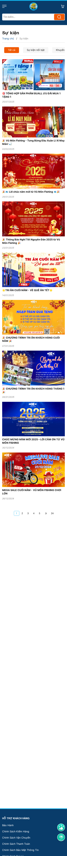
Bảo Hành (8, 825)
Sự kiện (23, 38)
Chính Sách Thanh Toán (16, 843)
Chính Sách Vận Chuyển (16, 837)
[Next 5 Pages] (46, 513)
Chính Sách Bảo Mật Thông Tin (20, 850)
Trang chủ (8, 38)
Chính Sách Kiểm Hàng (15, 831)
